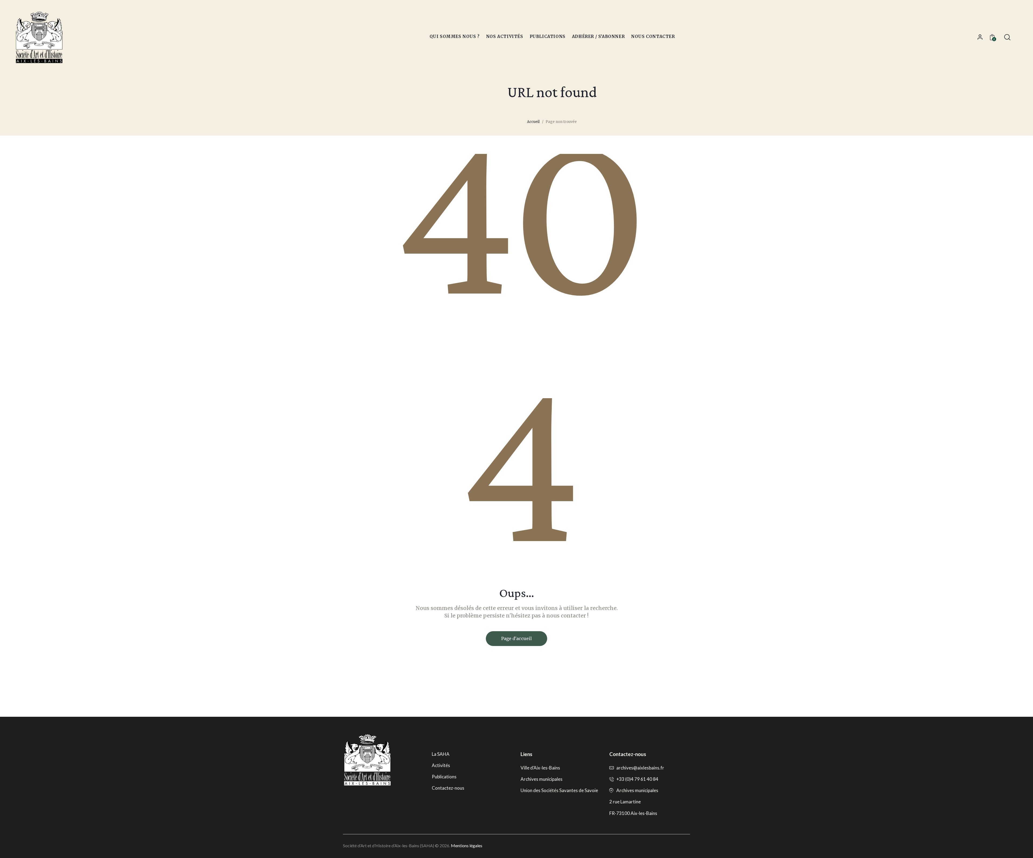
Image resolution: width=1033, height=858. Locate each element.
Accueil (533, 121)
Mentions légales (466, 845)
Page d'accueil (516, 638)
